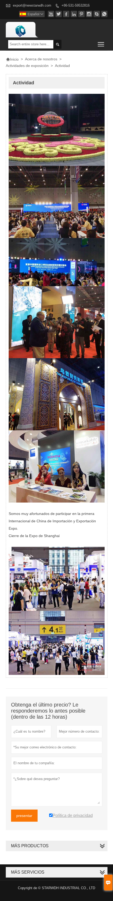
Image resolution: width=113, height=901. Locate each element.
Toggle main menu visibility (101, 44)
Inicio (12, 59)
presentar (24, 816)
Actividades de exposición (27, 66)
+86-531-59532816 (75, 5)
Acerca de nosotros (41, 59)
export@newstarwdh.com (32, 5)
